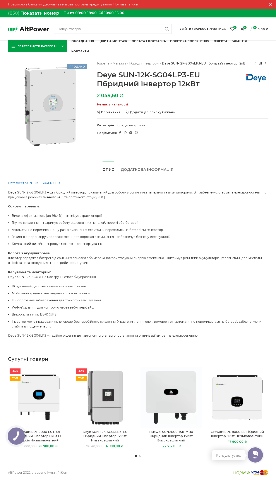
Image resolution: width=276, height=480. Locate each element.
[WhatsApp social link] (125, 133)
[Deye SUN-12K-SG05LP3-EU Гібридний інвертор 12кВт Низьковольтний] (105, 397)
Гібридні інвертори (144, 63)
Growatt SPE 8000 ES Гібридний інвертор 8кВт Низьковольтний (237, 434)
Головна (103, 63)
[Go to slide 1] (136, 456)
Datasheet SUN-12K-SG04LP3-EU (34, 183)
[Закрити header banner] (270, 4)
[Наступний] (265, 63)
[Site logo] (29, 29)
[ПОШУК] (167, 29)
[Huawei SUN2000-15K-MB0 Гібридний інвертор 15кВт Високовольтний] (171, 397)
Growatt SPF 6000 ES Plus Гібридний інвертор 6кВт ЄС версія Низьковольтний (38, 436)
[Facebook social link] (120, 133)
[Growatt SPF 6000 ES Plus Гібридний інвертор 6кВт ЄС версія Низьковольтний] (39, 397)
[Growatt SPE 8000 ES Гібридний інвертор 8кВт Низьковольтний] (237, 397)
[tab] (108, 167)
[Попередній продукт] (255, 63)
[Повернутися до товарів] (260, 63)
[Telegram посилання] (131, 133)
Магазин (119, 63)
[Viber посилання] (136, 133)
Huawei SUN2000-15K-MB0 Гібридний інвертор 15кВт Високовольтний (171, 436)
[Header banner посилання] (138, 4)
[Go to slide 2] (140, 456)
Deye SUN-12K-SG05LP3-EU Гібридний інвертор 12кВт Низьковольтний (105, 436)
